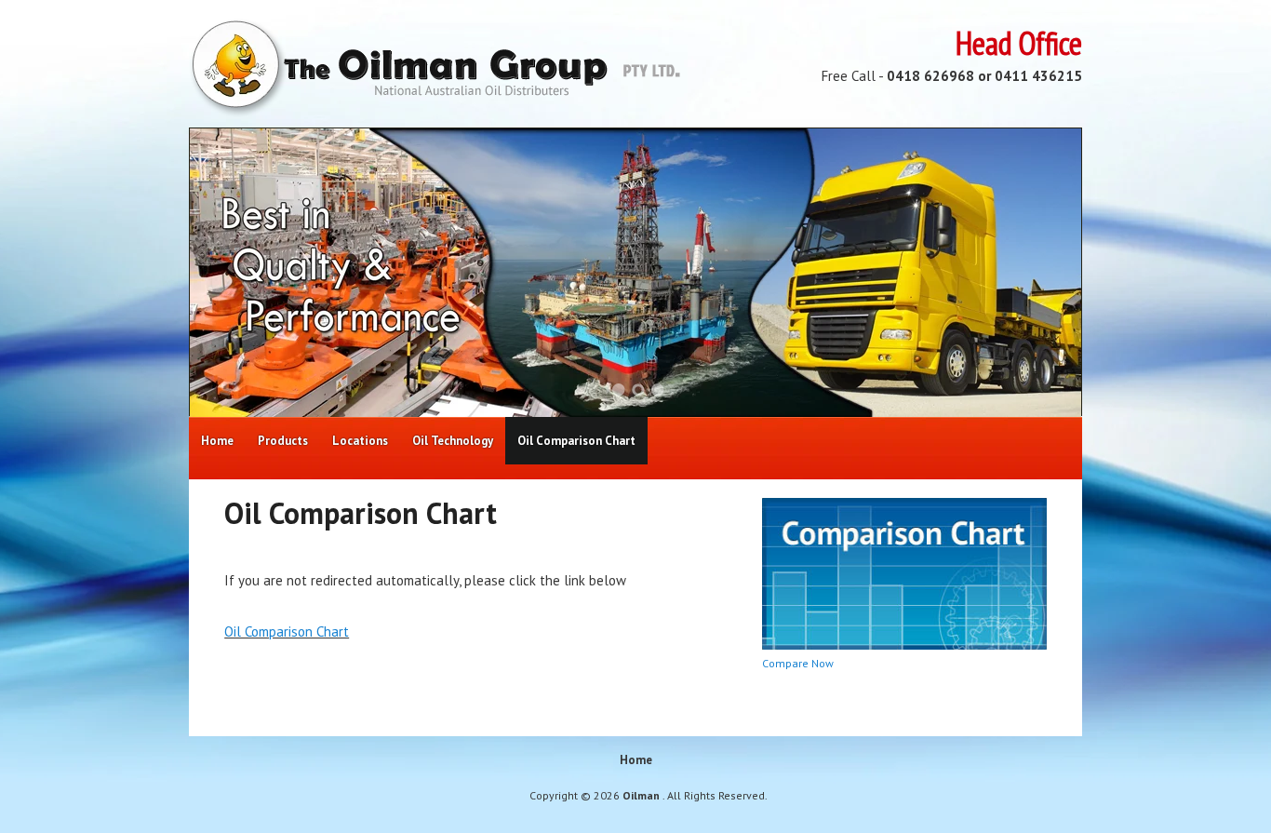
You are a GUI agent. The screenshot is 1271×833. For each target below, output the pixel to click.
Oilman (642, 795)
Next (1044, 272)
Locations (360, 441)
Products (283, 441)
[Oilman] (434, 112)
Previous (227, 272)
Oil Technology (452, 441)
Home (217, 441)
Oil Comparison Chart (576, 441)
